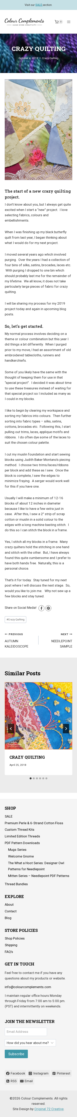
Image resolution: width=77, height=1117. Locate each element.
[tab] (31, 778)
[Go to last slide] (11, 728)
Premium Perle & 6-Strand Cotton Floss (34, 823)
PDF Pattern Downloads (22, 843)
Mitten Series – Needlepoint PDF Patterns (38, 876)
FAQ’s (9, 952)
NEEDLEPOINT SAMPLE (61, 640)
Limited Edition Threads (22, 836)
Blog (8, 918)
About (9, 904)
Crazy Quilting (50, 58)
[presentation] (38, 715)
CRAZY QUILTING (27, 757)
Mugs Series (17, 850)
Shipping (11, 945)
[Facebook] (41, 608)
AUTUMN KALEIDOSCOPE (16, 640)
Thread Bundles (16, 884)
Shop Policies (15, 938)
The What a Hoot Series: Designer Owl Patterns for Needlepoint (36, 866)
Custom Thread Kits (19, 830)
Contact (11, 911)
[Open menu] (68, 22)
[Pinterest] (48, 608)
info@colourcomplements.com (28, 987)
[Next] (66, 728)
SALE (8, 816)
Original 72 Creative (49, 1109)
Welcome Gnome (21, 856)
